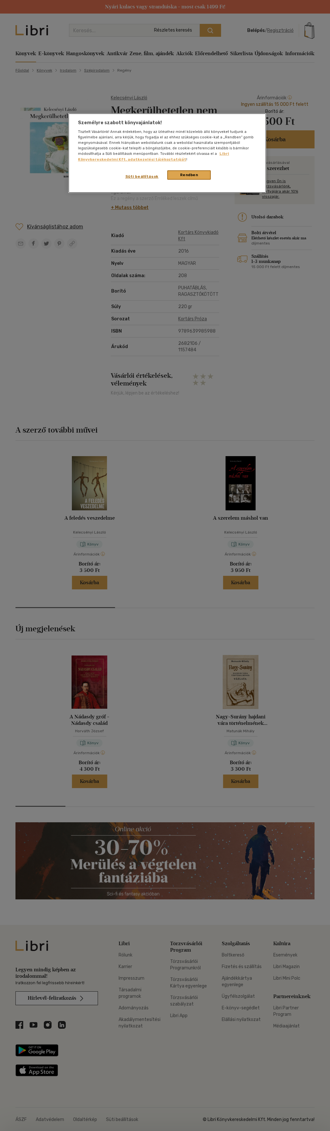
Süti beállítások (142, 176)
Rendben (189, 175)
